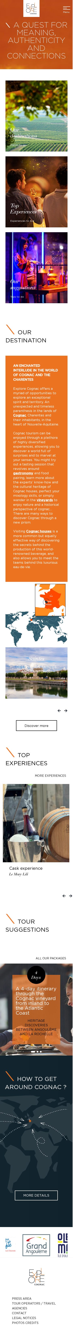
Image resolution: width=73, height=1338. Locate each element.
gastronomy (23, 473)
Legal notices (24, 1317)
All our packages (51, 958)
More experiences (50, 775)
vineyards (45, 500)
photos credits (25, 1322)
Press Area (21, 1298)
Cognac (19, 415)
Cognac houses (39, 531)
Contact (19, 1313)
